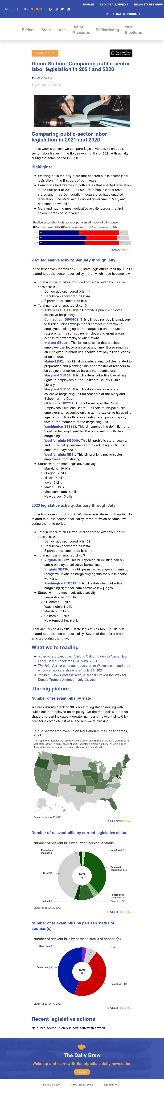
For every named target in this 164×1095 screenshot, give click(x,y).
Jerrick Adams (43, 77)
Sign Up (82, 1071)
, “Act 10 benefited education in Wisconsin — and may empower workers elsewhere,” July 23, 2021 (84, 667)
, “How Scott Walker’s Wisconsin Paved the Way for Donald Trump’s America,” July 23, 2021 (82, 677)
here (35, 721)
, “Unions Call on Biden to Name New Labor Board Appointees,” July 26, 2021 (82, 658)
